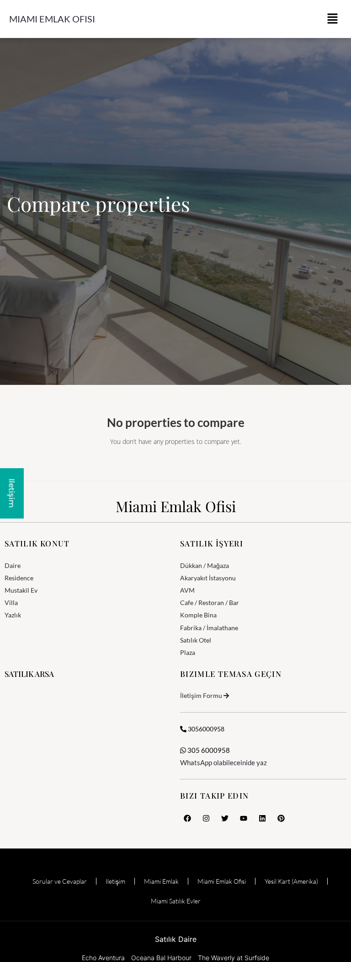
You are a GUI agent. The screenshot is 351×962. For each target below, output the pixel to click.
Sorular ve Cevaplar (59, 881)
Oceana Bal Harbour (161, 958)
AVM (187, 590)
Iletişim (115, 881)
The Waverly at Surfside (233, 958)
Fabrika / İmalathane (209, 628)
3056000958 (205, 729)
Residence (19, 578)
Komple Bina (198, 615)
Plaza (187, 652)
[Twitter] (225, 818)
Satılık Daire (176, 939)
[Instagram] (206, 818)
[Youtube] (243, 818)
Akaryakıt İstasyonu (208, 578)
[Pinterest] (281, 818)
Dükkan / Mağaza (204, 565)
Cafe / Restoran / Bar (209, 602)
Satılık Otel (195, 640)
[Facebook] (187, 818)
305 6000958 (208, 750)
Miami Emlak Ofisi (52, 18)
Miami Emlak (161, 881)
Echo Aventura (103, 958)
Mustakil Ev (21, 590)
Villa (11, 602)
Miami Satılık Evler (176, 901)
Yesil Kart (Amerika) (291, 881)
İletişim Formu (201, 695)
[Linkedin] (262, 818)
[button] (333, 19)
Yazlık (13, 615)
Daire (13, 565)
